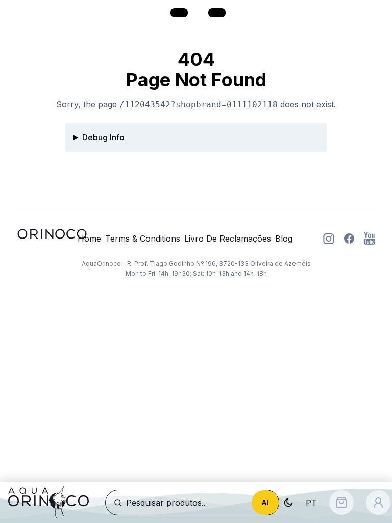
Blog (283, 238)
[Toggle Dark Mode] (288, 502)
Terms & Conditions (142, 238)
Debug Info (103, 137)
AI (265, 502)
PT (311, 502)
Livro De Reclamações (227, 238)
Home (89, 238)
